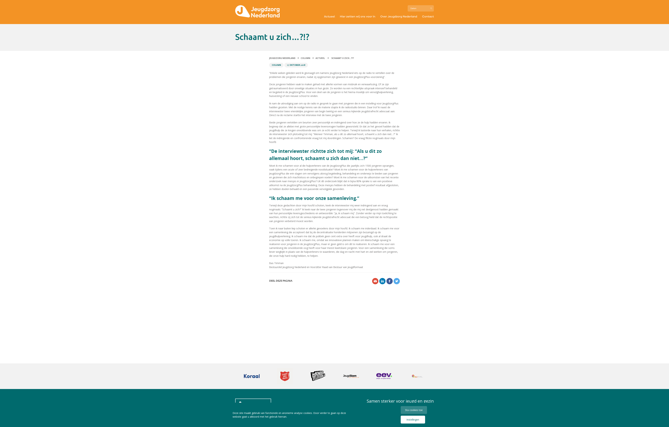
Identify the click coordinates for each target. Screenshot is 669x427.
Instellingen (412, 419)
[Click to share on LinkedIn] (382, 281)
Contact (428, 16)
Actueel (329, 16)
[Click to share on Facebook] (389, 281)
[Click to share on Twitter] (397, 281)
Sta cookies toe (414, 410)
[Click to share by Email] (375, 281)
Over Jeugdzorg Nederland (398, 16)
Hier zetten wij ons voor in (357, 16)
